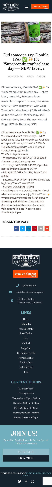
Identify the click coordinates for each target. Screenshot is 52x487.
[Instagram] (32, 481)
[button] (26, 6)
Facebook (41, 76)
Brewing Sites (34, 473)
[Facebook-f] (26, 481)
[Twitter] (19, 481)
